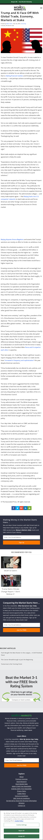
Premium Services (22, 779)
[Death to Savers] (11, 562)
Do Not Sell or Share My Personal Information (21, 801)
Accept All (21, 836)
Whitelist (21, 803)
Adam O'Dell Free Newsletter (21, 786)
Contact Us (21, 806)
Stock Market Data (22, 784)
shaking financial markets (14, 76)
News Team (9, 23)
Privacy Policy (21, 791)
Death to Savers (10, 570)
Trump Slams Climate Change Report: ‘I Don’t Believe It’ (10, 591)
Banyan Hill (14, 1)
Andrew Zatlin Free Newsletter (21, 789)
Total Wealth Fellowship (25, 1)
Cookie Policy (21, 794)
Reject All (21, 830)
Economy (23, 23)
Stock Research (21, 782)
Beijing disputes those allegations (12, 239)
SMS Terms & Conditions (21, 798)
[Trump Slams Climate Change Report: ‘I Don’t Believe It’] (11, 581)
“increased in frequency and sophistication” (19, 360)
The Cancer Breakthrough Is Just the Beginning (17, 660)
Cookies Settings (21, 825)
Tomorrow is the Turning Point (11, 664)
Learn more (28, 730)
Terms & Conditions (21, 796)
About (22, 777)
